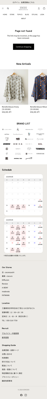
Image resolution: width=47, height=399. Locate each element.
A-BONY (5, 287)
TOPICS (19, 14)
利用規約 (5, 358)
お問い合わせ (7, 354)
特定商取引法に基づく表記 (12, 373)
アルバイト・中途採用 (10, 333)
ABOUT (23, 18)
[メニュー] (3, 8)
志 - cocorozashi (8, 272)
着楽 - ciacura (7, 276)
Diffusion (5, 280)
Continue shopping (23, 46)
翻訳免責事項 (7, 381)
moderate (6, 291)
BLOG (27, 14)
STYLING (34, 14)
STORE (12, 14)
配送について (7, 365)
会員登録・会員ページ (10, 350)
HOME (5, 14)
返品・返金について (9, 369)
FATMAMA (6, 295)
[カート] (44, 8)
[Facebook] (21, 395)
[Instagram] (25, 395)
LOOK (42, 14)
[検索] (8, 8)
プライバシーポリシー (10, 377)
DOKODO (26, 390)
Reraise (5, 284)
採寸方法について (8, 361)
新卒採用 (5, 337)
